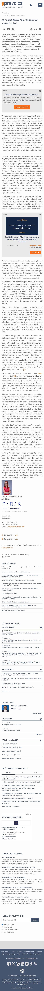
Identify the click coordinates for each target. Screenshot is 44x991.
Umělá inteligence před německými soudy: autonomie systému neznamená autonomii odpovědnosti (19, 606)
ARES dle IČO (8, 927)
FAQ (18, 954)
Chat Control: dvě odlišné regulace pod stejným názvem (18, 785)
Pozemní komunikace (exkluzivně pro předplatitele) (18, 867)
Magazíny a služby (10, 740)
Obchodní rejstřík (9, 924)
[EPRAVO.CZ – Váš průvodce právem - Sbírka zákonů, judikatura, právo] (12, 5)
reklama (19, 951)
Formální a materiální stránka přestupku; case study (16, 572)
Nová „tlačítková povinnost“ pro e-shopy (13, 683)
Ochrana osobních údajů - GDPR (15, 958)
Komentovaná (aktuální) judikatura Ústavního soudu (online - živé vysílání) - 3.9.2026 (21, 640)
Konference (7, 719)
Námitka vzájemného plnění (9, 593)
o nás (13, 951)
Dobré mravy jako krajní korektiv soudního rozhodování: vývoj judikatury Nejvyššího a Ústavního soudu (21, 584)
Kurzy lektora (17, 709)
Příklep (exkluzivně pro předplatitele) (14, 877)
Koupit (35, 252)
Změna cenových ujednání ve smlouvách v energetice (18, 687)
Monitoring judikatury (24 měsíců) (11, 751)
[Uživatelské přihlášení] (31, 5)
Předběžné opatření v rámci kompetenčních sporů (15, 602)
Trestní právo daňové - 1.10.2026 (11, 723)
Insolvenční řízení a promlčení (11, 806)
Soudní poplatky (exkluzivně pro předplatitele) (17, 887)
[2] (15, 376)
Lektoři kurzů (8, 703)
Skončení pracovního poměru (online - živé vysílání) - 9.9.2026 (20, 646)
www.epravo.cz (7, 548)
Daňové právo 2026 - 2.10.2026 (11, 729)
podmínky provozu (29, 951)
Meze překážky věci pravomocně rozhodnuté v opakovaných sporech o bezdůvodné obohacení (21, 597)
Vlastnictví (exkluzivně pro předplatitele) (15, 897)
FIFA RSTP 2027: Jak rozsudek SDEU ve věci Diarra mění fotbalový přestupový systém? (20, 589)
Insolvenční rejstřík (9, 932)
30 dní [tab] (35, 772)
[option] (22, 708)
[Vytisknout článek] (35, 29)
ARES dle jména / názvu (11, 929)
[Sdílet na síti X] (4, 29)
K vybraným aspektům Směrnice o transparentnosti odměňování (21, 782)
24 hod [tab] (8, 772)
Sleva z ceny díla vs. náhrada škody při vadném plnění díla (18, 580)
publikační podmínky (9, 954)
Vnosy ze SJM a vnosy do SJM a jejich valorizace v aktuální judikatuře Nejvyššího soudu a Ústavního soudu (20, 674)
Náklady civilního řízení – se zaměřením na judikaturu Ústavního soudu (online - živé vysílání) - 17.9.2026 (21, 662)
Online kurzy (8, 669)
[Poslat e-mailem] (40, 29)
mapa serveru (5, 951)
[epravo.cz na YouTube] (22, 964)
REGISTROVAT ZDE (22, 107)
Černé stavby (5, 691)
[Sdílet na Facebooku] (13, 29)
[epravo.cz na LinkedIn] (27, 964)
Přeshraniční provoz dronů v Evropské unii (13, 610)
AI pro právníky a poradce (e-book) (12, 747)
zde (16, 535)
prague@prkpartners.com (16, 526)
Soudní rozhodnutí (12, 854)
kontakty (39, 951)
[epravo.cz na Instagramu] (18, 964)
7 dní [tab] (21, 772)
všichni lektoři (37, 713)
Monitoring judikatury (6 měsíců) (11, 758)
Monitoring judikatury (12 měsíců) (11, 755)
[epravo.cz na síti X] (13, 964)
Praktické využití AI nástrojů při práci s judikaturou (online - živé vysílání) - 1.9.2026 (20, 632)
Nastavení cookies (33, 958)
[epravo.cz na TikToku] (31, 964)
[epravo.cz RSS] (35, 964)
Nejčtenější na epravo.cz (15, 768)
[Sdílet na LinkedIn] (8, 29)
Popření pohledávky (8, 857)
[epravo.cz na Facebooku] (9, 964)
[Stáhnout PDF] (31, 29)
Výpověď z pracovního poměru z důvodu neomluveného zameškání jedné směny (22, 679)
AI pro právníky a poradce (9, 744)
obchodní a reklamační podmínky (31, 954)
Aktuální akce (8, 627)
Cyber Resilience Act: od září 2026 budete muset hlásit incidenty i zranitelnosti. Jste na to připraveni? (20, 576)
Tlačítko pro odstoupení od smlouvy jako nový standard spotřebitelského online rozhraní (22, 567)
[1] (24, 370)
